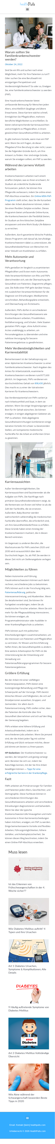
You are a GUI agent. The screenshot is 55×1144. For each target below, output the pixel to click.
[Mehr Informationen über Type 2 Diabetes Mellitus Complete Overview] (28, 1033)
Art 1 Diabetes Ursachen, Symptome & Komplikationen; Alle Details (27, 969)
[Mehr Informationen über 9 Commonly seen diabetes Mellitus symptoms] (28, 991)
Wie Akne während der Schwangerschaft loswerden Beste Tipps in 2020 (27, 1098)
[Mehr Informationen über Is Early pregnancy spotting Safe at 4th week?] (28, 868)
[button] (27, 9)
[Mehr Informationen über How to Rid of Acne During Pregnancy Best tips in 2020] (28, 1076)
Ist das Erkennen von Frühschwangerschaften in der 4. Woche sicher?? (26, 887)
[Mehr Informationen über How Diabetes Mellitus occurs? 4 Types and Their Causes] (28, 911)
